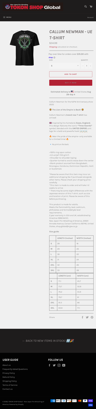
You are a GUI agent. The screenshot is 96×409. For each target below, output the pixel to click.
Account (90, 17)
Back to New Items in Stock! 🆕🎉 (49, 340)
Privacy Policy (8, 373)
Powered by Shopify (16, 404)
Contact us (7, 389)
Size (51, 60)
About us (6, 365)
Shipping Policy (9, 381)
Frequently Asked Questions (15, 369)
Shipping (53, 47)
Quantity (84, 60)
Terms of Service (9, 385)
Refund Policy (8, 377)
